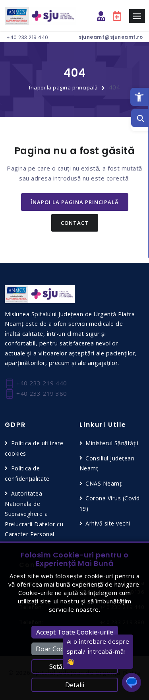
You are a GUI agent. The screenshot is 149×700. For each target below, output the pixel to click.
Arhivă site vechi (107, 523)
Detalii (74, 684)
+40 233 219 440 (27, 37)
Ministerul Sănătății (111, 443)
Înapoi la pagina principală (63, 87)
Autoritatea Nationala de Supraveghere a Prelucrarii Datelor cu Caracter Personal (34, 514)
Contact (75, 222)
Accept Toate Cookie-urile (74, 632)
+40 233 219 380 (41, 393)
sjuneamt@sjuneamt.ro (111, 37)
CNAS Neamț (103, 483)
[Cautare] (140, 118)
